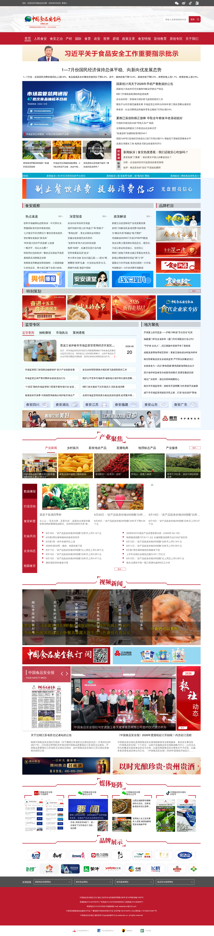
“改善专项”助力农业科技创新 (82, 242)
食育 (87, 38)
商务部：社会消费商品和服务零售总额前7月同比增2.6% (144, 109)
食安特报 (144, 38)
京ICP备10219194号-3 (123, 910)
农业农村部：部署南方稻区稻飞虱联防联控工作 (139, 99)
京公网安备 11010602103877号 (144, 910)
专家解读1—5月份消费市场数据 (127, 267)
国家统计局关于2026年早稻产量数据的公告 (144, 83)
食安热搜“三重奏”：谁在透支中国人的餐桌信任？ (147, 157)
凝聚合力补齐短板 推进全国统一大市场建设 (133, 262)
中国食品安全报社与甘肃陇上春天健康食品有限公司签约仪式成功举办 (120, 727)
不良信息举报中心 (83, 930)
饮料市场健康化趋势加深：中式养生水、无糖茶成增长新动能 (54, 223)
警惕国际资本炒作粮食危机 (37, 228)
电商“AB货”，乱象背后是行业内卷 (84, 247)
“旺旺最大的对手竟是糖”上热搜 (39, 242)
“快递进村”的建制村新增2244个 (131, 133)
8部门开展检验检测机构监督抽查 (132, 93)
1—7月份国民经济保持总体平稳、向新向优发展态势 (111, 69)
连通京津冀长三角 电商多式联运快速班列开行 (138, 143)
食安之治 (56, 38)
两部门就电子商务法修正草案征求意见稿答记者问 (136, 252)
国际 (78, 38)
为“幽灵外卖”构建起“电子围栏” (127, 232)
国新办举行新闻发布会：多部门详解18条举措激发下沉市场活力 (57, 134)
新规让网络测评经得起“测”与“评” (128, 257)
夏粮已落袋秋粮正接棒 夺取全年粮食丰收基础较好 (149, 118)
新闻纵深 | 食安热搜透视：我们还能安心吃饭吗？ (155, 152)
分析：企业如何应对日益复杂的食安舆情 (143, 162)
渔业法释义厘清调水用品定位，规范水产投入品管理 (137, 242)
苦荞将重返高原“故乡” (78, 252)
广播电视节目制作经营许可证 (102, 910)
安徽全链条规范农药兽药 (80, 237)
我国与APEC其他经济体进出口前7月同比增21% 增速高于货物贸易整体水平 (153, 138)
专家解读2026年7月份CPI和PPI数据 (130, 237)
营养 (106, 38)
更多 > (60, 216)
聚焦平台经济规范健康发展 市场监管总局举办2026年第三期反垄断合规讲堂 (153, 104)
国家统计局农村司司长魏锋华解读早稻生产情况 (139, 88)
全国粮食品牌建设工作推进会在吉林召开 (136, 128)
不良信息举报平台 (108, 930)
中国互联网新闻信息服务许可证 (78, 910)
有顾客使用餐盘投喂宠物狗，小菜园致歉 (44, 262)
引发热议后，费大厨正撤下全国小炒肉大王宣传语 (48, 267)
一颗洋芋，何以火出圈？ (36, 247)
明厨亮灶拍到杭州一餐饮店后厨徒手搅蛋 (44, 252)
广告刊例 (148, 930)
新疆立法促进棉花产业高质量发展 (128, 223)
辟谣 (116, 38)
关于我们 (192, 38)
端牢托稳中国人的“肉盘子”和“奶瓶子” (86, 228)
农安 (97, 38)
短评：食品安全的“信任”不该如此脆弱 (141, 167)
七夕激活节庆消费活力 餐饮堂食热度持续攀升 (46, 232)
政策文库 (128, 38)
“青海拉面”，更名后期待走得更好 (84, 232)
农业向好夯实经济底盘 (79, 223)
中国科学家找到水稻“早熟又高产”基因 (134, 122)
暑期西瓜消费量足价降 (35, 257)
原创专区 (176, 38)
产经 (69, 38)
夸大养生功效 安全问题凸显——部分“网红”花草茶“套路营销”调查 (100, 257)
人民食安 (40, 38)
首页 (28, 38)
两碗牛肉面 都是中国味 (79, 267)
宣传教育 (160, 38)
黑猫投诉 (129, 930)
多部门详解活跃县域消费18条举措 (129, 228)
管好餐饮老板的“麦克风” (35, 237)
